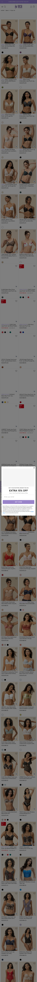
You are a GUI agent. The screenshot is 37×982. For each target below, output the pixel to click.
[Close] (34, 467)
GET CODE (18, 502)
